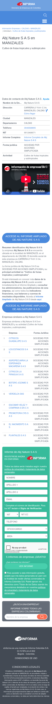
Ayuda (46, 98)
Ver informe (26, 566)
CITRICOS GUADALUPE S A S (18, 339)
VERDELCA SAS (16, 393)
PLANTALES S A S (17, 435)
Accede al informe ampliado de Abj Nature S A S (26, 238)
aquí (39, 299)
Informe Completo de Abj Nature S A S (35, 139)
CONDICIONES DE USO (26, 658)
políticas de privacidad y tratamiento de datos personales (24, 590)
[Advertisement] (26, 71)
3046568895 (30, 127)
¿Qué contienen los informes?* (18, 562)
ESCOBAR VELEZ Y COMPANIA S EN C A (18, 406)
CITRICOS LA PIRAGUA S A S (16, 373)
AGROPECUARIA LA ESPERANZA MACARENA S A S (18, 363)
